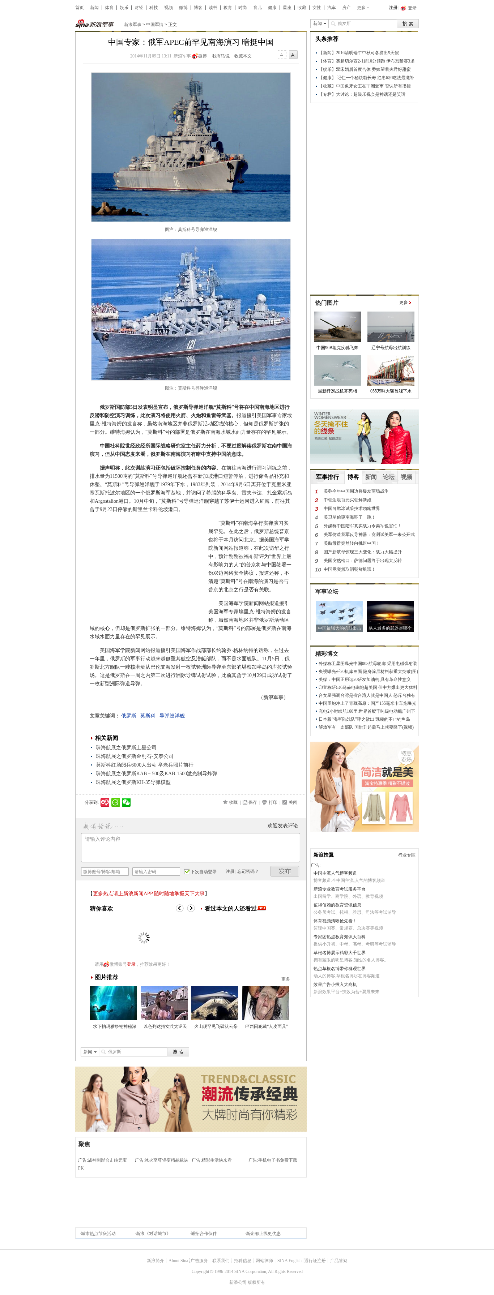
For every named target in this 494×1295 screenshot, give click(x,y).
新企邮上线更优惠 (263, 1233)
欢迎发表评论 (283, 825)
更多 (361, 7)
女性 (316, 7)
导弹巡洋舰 (172, 716)
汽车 (331, 7)
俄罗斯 (128, 716)
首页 (79, 7)
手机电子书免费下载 (277, 1160)
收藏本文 (243, 56)
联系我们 (221, 1260)
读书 (213, 7)
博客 (198, 7)
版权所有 (256, 1282)
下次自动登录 (204, 871)
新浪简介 (155, 1260)
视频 (168, 7)
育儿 (257, 7)
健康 (272, 7)
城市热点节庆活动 (98, 1233)
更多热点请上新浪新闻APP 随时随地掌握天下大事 (149, 893)
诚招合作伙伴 (204, 1233)
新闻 (94, 7)
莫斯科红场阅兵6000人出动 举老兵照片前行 (144, 765)
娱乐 (124, 7)
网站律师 (264, 1260)
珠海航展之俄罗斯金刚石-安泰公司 (135, 756)
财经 (139, 7)
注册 (393, 7)
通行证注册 (315, 1260)
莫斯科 (148, 716)
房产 (346, 7)
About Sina (178, 1260)
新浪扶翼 (324, 855)
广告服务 (199, 1260)
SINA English (289, 1260)
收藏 (302, 7)
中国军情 (154, 24)
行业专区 (407, 855)
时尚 (242, 7)
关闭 (293, 802)
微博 (183, 7)
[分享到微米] (105, 802)
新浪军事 (132, 24)
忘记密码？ (248, 871)
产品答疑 (339, 1260)
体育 (109, 7)
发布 (285, 871)
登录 (131, 964)
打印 (273, 802)
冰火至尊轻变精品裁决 (166, 1160)
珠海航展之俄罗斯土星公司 (126, 747)
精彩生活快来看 (216, 1160)
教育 (227, 7)
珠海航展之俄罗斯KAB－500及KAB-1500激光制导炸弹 (156, 773)
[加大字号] (293, 55)
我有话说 (221, 56)
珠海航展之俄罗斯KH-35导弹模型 (133, 782)
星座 (287, 7)
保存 (252, 802)
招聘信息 (242, 1260)
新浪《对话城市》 (153, 1233)
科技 (153, 7)
